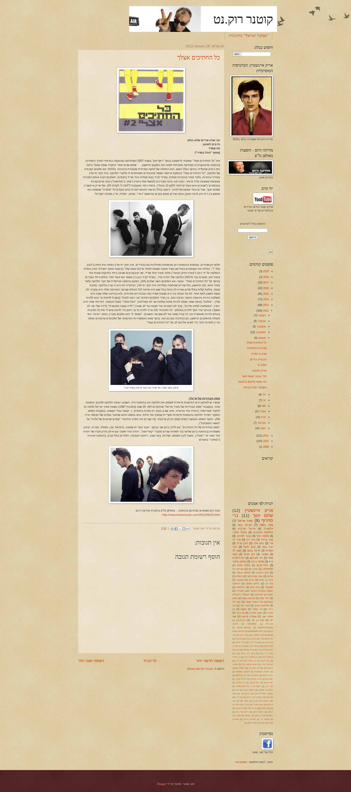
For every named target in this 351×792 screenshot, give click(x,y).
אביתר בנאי (245, 525)
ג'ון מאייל (236, 657)
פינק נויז (235, 704)
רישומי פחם (258, 712)
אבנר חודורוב (243, 535)
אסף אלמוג (268, 646)
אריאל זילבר (254, 646)
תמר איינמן (252, 723)
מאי (263, 405)
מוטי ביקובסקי (247, 693)
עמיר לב (236, 602)
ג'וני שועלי (252, 661)
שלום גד (261, 364)
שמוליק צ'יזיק (250, 719)
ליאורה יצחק (248, 690)
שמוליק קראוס (249, 616)
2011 (265, 435)
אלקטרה (268, 528)
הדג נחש (255, 587)
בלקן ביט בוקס (248, 653)
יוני (264, 400)
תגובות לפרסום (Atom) (200, 668)
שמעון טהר (241, 762)
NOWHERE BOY (256, 631)
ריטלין (270, 712)
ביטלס (239, 576)
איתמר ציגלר (243, 572)
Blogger (161, 783)
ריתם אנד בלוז (242, 712)
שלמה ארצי (262, 535)
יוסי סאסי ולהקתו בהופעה (252, 381)
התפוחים (255, 675)
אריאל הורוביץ (246, 528)
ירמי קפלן (264, 598)
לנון (237, 690)
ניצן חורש (249, 554)
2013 (265, 305)
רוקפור (243, 609)
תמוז (263, 723)
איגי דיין (250, 539)
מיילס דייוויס (252, 697)
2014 (265, 299)
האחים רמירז (267, 664)
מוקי (234, 693)
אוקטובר (261, 326)
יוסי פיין (269, 686)
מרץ (263, 417)
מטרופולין (265, 697)
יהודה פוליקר (256, 679)
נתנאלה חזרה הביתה (254, 387)
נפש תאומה (268, 701)
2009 (265, 446)
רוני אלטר (257, 609)
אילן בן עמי (251, 639)
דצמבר (261, 315)
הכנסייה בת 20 (258, 359)
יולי (264, 394)
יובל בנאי (267, 546)
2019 (265, 271)
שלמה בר (265, 719)
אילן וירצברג (262, 572)
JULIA (270, 631)
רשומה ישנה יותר (91, 661)
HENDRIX (252, 624)
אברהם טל (238, 569)
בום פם (235, 650)
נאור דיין (239, 697)
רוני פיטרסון (256, 557)
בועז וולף (259, 543)
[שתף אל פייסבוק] (176, 529)
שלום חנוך (263, 515)
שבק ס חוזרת (258, 353)
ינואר (263, 428)
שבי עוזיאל (249, 715)
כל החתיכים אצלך (198, 57)
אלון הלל (239, 639)
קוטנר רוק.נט (243, 19)
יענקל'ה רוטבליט (240, 594)
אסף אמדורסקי (255, 576)
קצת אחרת (265, 708)
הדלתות (241, 587)
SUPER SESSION (261, 635)
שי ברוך (240, 613)
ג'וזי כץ (269, 583)
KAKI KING (243, 565)
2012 (265, 310)
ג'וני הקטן (265, 661)
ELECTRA (262, 565)
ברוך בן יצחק (266, 580)
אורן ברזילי (267, 539)
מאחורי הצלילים (266, 693)
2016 (265, 288)
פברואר (261, 422)
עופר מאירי (258, 704)
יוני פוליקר (240, 682)
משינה (264, 554)
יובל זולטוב (255, 682)
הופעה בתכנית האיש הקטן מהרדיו (254, 591)
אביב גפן (253, 569)
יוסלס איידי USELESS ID (248, 686)
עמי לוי (246, 704)
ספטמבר (260, 332)
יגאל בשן (269, 679)
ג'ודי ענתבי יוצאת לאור (254, 376)
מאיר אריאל (245, 520)
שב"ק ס (261, 715)
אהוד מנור (244, 635)
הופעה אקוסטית (262, 672)
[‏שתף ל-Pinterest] (172, 529)
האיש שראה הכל (249, 664)
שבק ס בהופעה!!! (256, 348)
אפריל (262, 411)
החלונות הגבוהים (263, 532)
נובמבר (261, 321)
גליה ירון (239, 661)
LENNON (268, 569)
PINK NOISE (238, 631)
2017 (265, 282)
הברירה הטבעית (256, 668)
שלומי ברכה (257, 561)
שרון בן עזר (257, 620)
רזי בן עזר (239, 708)
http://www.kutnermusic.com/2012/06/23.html (191, 514)
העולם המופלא (242, 672)
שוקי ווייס (236, 715)
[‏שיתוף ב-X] (180, 529)
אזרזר (262, 639)
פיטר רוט (245, 605)
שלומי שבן (267, 616)
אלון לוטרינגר (267, 642)
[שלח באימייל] (188, 529)
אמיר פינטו (240, 642)
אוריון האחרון (259, 370)
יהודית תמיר (241, 679)
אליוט (270, 576)
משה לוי (237, 550)
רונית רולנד (252, 708)
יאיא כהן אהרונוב (264, 594)
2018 (265, 276)
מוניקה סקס (248, 598)
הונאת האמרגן (238, 668)
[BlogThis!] (184, 529)
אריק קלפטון (248, 650)
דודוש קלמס (252, 583)
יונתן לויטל (249, 546)
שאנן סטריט (255, 613)
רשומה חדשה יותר (210, 661)
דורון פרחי (242, 543)
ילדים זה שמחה (266, 690)
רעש (271, 715)
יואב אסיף (268, 682)
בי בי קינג (264, 653)
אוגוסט (261, 337)
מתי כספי (266, 525)
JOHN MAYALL (244, 627)
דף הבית (150, 661)
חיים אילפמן (241, 675)
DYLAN (269, 624)
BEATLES (241, 620)
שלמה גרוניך (239, 561)
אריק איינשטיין (259, 510)
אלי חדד (253, 642)
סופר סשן (244, 701)
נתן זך (255, 701)
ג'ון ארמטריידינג (251, 657)
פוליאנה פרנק (262, 605)
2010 (265, 441)
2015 (265, 293)
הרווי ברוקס (268, 675)
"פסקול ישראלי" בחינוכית (248, 35)
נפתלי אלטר (239, 532)
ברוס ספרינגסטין (245, 580)
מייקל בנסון (253, 550)
